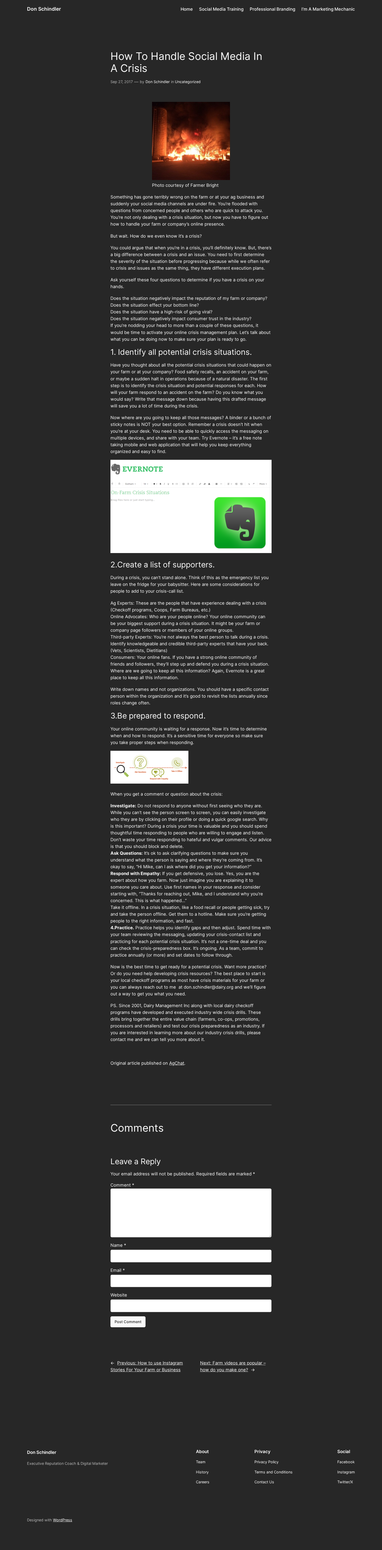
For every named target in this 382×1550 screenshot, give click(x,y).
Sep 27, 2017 (121, 81)
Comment (122, 1185)
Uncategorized (188, 81)
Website (118, 1295)
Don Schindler (44, 9)
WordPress (62, 1520)
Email (117, 1270)
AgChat (176, 1063)
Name (118, 1245)
